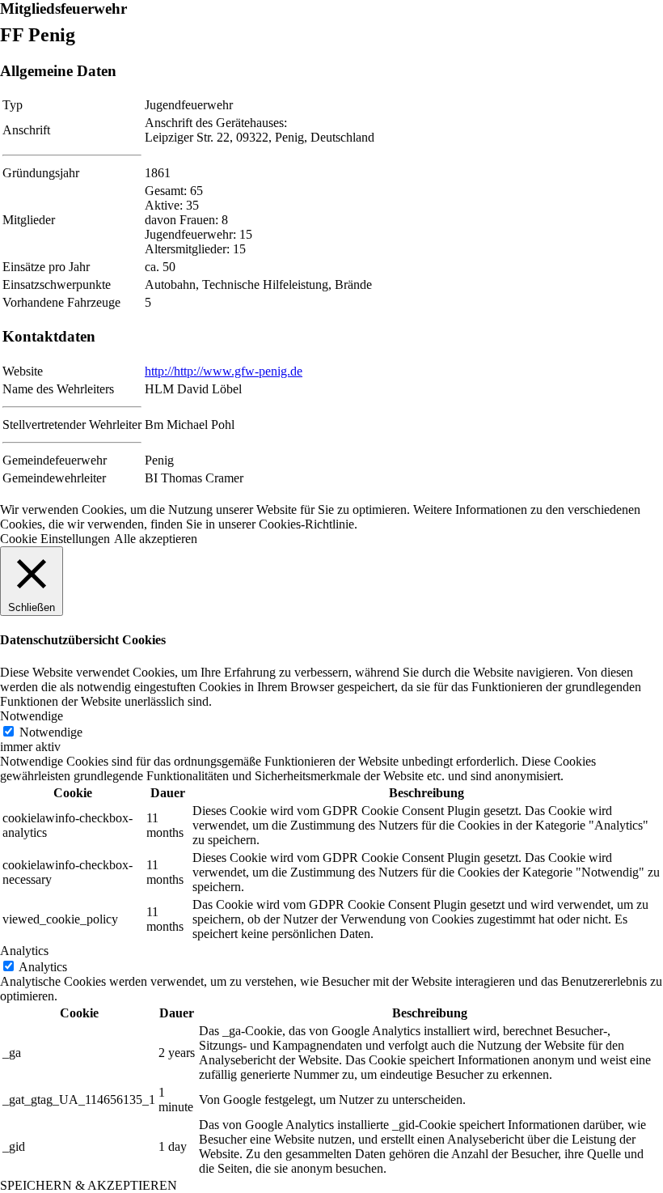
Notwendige (50, 732)
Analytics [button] (24, 950)
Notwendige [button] (31, 716)
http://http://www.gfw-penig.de (223, 371)
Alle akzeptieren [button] (155, 539)
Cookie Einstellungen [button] (55, 539)
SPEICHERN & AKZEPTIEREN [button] (88, 1185)
